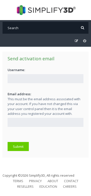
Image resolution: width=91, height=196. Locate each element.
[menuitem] (84, 41)
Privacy (35, 181)
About (53, 181)
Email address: (19, 94)
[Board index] (45, 10)
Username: (16, 70)
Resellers (25, 186)
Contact (71, 181)
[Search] (82, 28)
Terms (18, 181)
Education (48, 186)
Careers (70, 186)
